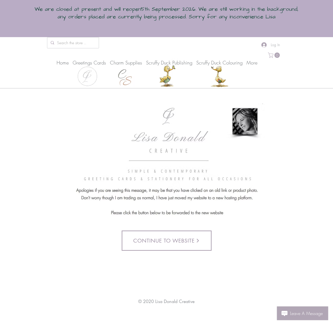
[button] (274, 55)
